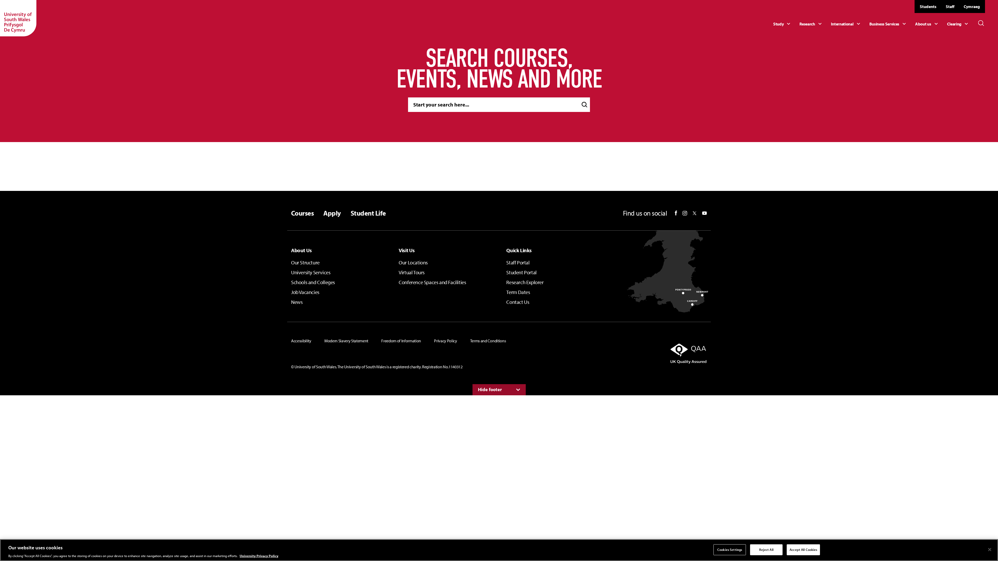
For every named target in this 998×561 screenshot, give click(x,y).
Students (928, 6)
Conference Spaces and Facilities (432, 282)
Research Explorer (524, 282)
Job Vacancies (305, 292)
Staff (950, 6)
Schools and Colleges (313, 282)
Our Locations (413, 262)
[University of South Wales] (18, 18)
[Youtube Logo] (704, 213)
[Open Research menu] (811, 24)
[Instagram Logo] (684, 213)
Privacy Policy (445, 340)
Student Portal (521, 272)
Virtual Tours (412, 272)
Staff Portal (517, 262)
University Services (310, 272)
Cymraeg (972, 6)
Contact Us (517, 302)
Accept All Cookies (803, 549)
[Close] (989, 549)
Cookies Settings (729, 549)
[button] (584, 104)
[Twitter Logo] (694, 213)
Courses (302, 213)
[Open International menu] (846, 24)
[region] (499, 550)
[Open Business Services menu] (888, 24)
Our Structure (305, 262)
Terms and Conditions (488, 340)
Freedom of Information (401, 340)
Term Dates (518, 292)
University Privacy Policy (259, 555)
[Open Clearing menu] (958, 24)
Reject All (766, 549)
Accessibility (301, 340)
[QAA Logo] (640, 353)
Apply (332, 213)
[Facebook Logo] (676, 213)
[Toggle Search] (981, 23)
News (297, 302)
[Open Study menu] (782, 24)
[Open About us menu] (927, 24)
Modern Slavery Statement (346, 340)
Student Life (368, 213)
